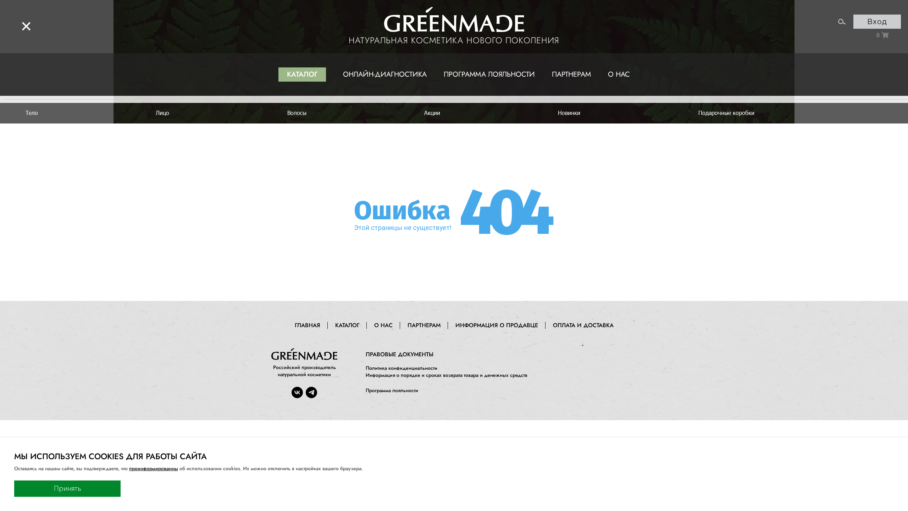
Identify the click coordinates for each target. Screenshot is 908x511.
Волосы (296, 112)
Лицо (162, 112)
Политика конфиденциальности (401, 368)
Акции (432, 112)
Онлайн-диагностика (385, 74)
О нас (619, 74)
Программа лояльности (489, 74)
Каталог (302, 74)
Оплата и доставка (583, 325)
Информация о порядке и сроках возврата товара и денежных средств (446, 375)
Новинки (569, 112)
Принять (67, 488)
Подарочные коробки (726, 112)
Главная (307, 325)
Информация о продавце (496, 325)
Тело (32, 112)
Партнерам (571, 74)
